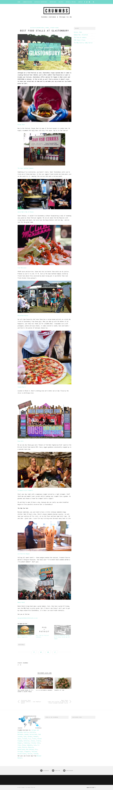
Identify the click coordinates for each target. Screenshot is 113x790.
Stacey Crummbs (23, 663)
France (34, 738)
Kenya (24, 745)
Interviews (53, 2)
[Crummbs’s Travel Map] (30, 728)
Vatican (30, 753)
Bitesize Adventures (40, 2)
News (47, 27)
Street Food (54, 27)
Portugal (20, 751)
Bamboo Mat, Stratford (81, 34)
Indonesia (27, 743)
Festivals (21, 644)
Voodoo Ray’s (22, 387)
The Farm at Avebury (80, 37)
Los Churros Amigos (24, 553)
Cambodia (29, 745)
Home (19, 2)
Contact (80, 2)
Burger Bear (21, 124)
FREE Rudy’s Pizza (79, 40)
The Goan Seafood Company (26, 168)
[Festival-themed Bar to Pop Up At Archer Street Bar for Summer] (62, 630)
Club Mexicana (22, 267)
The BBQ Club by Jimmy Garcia (83, 42)
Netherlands (21, 749)
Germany (30, 736)
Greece (33, 740)
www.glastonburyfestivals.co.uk (27, 618)
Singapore (27, 751)
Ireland (33, 743)
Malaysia (31, 747)
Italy (19, 745)
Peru (36, 749)
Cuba (25, 736)
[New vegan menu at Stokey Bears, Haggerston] (26, 630)
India (38, 743)
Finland (24, 738)
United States (22, 753)
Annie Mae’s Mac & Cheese (26, 212)
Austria (26, 732)
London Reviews (27, 2)
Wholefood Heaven (23, 315)
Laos (35, 745)
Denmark (36, 736)
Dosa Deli (21, 441)
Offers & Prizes (71, 2)
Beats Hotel (21, 602)
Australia (32, 732)
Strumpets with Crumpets (25, 490)
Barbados (20, 734)
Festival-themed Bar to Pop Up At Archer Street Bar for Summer (62, 637)
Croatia (38, 740)
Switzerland (33, 734)
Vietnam (36, 753)
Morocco (24, 747)
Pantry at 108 (59, 690)
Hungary (20, 743)
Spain (19, 738)
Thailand (34, 751)
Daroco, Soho (78, 32)
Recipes (61, 2)
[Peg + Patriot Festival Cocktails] (44, 630)
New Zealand (30, 749)
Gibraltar (27, 740)
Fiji (29, 738)
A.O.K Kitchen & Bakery (44, 690)
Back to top (90, 787)
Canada (26, 734)
